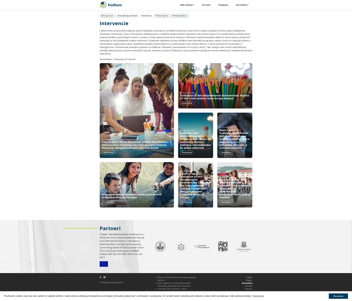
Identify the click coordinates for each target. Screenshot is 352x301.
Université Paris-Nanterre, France (172, 289)
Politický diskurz (179, 16)
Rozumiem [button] (338, 296)
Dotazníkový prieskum (127, 16)
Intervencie (146, 16)
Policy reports (162, 16)
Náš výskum (186, 4)
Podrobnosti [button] (258, 296)
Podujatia (223, 4)
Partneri (206, 4)
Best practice (107, 16)
